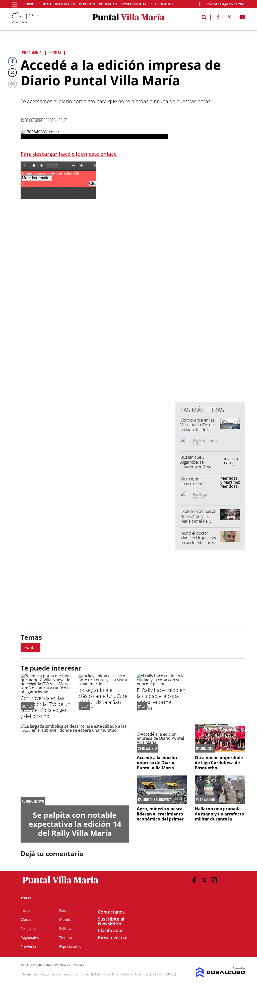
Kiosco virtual (134, 4)
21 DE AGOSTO (147, 748)
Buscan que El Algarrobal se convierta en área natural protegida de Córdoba (198, 466)
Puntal (30, 647)
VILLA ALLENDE (205, 799)
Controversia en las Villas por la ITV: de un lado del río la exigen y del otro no (198, 427)
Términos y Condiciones (36, 964)
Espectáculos (70, 946)
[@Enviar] (12, 83)
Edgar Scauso (200, 496)
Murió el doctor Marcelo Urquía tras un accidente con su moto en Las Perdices (199, 540)
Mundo (65, 919)
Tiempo (65, 937)
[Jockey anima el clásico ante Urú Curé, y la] (104, 684)
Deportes (87, 4)
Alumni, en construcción (191, 481)
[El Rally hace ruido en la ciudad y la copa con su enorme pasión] (162, 684)
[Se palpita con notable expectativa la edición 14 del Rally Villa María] (75, 764)
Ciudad (44, 4)
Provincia (28, 946)
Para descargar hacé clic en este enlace (69, 153)
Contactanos (111, 912)
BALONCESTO (204, 748)
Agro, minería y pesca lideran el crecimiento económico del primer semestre (160, 816)
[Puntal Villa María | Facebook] (218, 18)
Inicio (29, 4)
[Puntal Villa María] (60, 883)
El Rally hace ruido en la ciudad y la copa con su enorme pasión (161, 699)
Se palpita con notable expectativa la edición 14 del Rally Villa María (75, 824)
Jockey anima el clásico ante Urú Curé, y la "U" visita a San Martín (103, 699)
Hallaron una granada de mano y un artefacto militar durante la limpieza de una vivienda (219, 819)
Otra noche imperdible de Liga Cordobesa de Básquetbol (219, 763)
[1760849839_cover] (94, 134)
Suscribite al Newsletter (111, 921)
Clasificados (162, 4)
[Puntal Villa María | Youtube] (242, 18)
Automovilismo (33, 801)
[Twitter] (12, 72)
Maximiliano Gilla (205, 442)
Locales (27, 706)
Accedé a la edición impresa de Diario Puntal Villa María (157, 763)
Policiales (108, 4)
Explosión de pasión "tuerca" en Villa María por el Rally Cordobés (198, 519)
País (62, 910)
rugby (84, 706)
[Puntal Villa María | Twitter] (229, 18)
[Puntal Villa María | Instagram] (214, 880)
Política (65, 928)
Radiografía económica (154, 799)
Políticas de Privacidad (69, 964)
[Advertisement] (213, 296)
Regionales (65, 4)
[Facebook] (12, 61)
